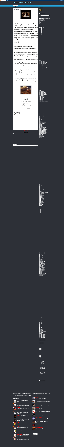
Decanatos (40, 120)
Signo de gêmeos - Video (42, 368)
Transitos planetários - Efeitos (42, 314)
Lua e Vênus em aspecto (41, 189)
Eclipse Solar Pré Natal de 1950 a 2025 (43, 132)
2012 (40, 355)
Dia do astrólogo (41, 121)
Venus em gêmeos (41, 324)
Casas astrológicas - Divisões (42, 116)
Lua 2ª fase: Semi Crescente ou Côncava (43, 172)
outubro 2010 (42, 359)
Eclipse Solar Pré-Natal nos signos (42, 133)
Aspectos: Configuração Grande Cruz (42, 64)
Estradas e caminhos (16, 411)
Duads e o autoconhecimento (42, 123)
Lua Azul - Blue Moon (41, 179)
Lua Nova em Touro (41, 203)
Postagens (34, 433)
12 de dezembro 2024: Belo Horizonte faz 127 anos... (22, 411)
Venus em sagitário (41, 328)
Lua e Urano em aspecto (41, 188)
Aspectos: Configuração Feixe (42, 61)
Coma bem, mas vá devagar (19, 434)
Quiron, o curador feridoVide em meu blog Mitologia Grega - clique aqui (26, 96)
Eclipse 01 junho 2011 (41, 124)
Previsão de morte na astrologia (42, 264)
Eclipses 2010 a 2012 (41, 134)
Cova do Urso (15, 437)
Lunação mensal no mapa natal (42, 20)
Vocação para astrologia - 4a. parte (42, 337)
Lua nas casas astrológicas (41, 193)
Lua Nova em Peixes (41, 201)
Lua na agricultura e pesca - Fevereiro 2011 (43, 192)
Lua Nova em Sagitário (41, 202)
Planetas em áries (41, 250)
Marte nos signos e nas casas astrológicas (39, 410)
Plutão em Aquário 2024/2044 (42, 261)
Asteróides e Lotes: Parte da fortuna (42, 93)
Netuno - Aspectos (41, 242)
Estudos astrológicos (41, 143)
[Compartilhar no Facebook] (29, 108)
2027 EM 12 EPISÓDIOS (19, 400)
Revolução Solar (40, 272)
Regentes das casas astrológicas (42, 269)
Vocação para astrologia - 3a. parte (42, 336)
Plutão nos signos (41, 262)
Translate (18, 6)
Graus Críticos (36, 397)
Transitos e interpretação (41, 311)
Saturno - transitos (41, 276)
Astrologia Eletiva (41, 98)
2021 (40, 347)
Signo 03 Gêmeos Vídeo (41, 281)
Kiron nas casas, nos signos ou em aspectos (39, 420)
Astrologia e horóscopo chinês (42, 382)
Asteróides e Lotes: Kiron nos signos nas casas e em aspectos (44, 90)
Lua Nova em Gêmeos (41, 199)
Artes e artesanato (41, 381)
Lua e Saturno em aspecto (41, 186)
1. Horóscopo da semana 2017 (42, 29)
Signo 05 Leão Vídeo (41, 283)
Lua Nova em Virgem (41, 204)
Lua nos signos (40, 194)
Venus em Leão (40, 325)
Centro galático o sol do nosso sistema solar (43, 119)
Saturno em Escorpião (41, 277)
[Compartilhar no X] (28, 108)
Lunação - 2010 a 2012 (41, 19)
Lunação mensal (40, 211)
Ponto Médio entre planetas (42, 263)
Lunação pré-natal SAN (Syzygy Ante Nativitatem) (44, 212)
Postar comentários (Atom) (26, 132)
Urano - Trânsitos (41, 316)
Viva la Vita (40, 388)
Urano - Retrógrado (41, 315)
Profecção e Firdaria (41, 266)
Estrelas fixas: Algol (41, 140)
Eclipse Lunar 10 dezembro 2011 (42, 127)
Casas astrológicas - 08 (41, 111)
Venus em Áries (40, 320)
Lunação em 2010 (41, 210)
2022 (40, 346)
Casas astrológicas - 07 (41, 110)
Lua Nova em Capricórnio (41, 198)
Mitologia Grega (41, 385)
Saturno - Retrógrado (41, 275)
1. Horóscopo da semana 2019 (42, 31)
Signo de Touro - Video (42, 367)
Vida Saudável (40, 387)
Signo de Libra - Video (42, 371)
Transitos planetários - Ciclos (42, 313)
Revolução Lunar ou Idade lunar (42, 270)
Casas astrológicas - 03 (41, 106)
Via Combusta (40, 333)
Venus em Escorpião (41, 323)
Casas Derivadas (41, 118)
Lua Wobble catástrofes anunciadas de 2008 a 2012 (44, 208)
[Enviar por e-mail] (27, 108)
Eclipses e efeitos (41, 135)
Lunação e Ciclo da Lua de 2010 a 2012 (43, 209)
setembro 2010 (42, 360)
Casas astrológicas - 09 (41, 112)
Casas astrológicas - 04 (41, 107)
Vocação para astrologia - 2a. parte (42, 335)
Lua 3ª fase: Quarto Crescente (42, 173)
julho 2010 (42, 362)
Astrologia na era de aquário (22, 2)
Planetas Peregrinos (41, 251)
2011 (40, 356)
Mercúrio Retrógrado (41, 239)
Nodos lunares (40, 247)
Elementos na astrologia (41, 136)
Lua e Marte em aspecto (41, 181)
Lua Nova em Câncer (41, 197)
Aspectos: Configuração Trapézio (42, 72)
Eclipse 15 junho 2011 (41, 125)
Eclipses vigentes (41, 23)
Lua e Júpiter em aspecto (41, 180)
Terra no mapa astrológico (41, 310)
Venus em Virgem (41, 330)
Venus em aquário (41, 319)
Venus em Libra (40, 326)
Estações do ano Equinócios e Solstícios (43, 138)
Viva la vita (15, 418)
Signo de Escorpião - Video (43, 372)
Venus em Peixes (40, 327)
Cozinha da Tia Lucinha (16, 422)
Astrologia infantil (41, 99)
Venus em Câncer (41, 321)
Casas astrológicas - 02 (41, 105)
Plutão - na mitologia (41, 257)
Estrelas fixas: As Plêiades (41, 141)
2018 (40, 350)
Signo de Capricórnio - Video (43, 374)
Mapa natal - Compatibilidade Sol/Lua (43, 214)
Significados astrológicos (41, 278)
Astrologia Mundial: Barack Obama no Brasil (43, 101)
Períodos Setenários (41, 249)
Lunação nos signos (41, 21)
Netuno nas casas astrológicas (42, 246)
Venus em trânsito (41, 329)
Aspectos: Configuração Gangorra (42, 63)
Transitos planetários (41, 312)
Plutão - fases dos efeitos (41, 256)
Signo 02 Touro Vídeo (41, 280)
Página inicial (26, 130)
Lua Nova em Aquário (41, 195)
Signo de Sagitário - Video (42, 373)
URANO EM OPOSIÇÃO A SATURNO (44, 365)
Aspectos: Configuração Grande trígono (43, 65)
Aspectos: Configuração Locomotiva (42, 66)
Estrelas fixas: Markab (41, 142)
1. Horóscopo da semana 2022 (42, 34)
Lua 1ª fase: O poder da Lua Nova (42, 171)
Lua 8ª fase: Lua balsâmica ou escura (42, 178)
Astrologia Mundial (41, 100)
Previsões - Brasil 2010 (41, 265)
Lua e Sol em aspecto (41, 187)
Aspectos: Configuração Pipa (42, 68)
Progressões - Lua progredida (42, 267)
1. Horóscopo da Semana (41, 27)
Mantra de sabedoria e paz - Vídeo (42, 213)
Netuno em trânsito (41, 245)
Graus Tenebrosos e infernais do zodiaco (39, 427)
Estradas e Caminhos (41, 383)
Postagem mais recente (16, 130)
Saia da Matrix (18, 419)
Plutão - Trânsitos (41, 260)
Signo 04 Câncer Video (41, 282)
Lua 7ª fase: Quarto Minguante (42, 177)
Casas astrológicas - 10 (41, 113)
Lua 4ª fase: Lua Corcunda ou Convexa (43, 174)
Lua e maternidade (41, 182)
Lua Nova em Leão (41, 200)
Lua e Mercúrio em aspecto (42, 183)
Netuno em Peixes (41, 244)
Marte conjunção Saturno (41, 215)
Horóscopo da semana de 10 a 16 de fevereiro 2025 (21, 404)
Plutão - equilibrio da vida (41, 255)
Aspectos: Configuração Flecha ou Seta (43, 62)
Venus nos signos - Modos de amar (42, 331)
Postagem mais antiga (35, 130)
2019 (40, 349)
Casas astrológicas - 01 (41, 104)
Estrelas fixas (40, 139)
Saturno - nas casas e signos (42, 274)
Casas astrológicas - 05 (41, 108)
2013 (40, 354)
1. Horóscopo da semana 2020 (42, 32)
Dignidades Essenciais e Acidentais (42, 122)
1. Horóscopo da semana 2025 (42, 37)
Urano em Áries (40, 317)
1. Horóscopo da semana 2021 (42, 33)
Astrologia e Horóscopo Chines (17, 407)
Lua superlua (40, 205)
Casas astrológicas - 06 (41, 109)
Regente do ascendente (41, 268)
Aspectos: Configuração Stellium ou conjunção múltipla (44, 71)
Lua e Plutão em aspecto (41, 185)
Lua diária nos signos (41, 22)
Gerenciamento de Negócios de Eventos (43, 384)
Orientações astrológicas (41, 248)
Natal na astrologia (41, 241)
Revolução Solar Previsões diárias (42, 273)
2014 (40, 353)
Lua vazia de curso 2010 (41, 206)
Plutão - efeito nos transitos (41, 254)
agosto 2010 (42, 361)
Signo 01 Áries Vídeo (41, 279)
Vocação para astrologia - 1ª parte (42, 334)
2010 (40, 357)
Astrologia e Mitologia (41, 97)
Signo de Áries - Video (42, 366)
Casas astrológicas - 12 (41, 115)
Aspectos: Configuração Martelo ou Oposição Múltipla (44, 67)
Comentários (34, 434)
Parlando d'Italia (41, 386)
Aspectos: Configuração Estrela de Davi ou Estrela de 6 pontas (44, 60)
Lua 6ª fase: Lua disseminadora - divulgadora (43, 176)
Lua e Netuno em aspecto (41, 184)
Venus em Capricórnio (41, 322)
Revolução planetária (41, 271)
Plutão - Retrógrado (41, 259)
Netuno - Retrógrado (41, 243)
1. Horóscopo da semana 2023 (42, 35)
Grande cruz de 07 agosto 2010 (42, 144)
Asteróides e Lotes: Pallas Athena (42, 92)
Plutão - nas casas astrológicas (42, 258)
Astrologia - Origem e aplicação (42, 96)
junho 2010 (42, 363)
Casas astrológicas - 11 (41, 114)
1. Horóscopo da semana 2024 (42, 36)
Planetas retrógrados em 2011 (42, 253)
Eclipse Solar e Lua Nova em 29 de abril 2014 (43, 129)
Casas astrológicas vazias (41, 117)
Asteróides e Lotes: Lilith (41, 91)
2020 (40, 348)
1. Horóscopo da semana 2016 (42, 28)
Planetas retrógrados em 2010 (42, 252)
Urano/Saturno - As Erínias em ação (42, 318)
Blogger (36, 442)
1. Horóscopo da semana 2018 (42, 30)
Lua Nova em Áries (41, 196)
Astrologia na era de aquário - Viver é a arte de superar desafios (44, 102)
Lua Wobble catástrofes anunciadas (42, 207)
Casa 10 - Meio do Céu (41, 103)
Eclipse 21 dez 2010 (41, 126)
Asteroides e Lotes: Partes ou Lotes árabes (43, 94)
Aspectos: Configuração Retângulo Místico (43, 70)
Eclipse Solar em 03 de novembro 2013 (43, 130)
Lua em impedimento (41, 190)
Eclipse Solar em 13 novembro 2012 (42, 131)
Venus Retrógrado (41, 332)
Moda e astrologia (41, 240)
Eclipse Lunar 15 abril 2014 (42, 128)
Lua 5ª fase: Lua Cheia (41, 175)
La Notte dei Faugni (18, 415)
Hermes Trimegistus (18, 430)
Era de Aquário (40, 137)
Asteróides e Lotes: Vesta (41, 95)
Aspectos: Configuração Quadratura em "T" (43, 69)
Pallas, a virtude (42, 376)
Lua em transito (40, 191)
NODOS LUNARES (37, 407)
